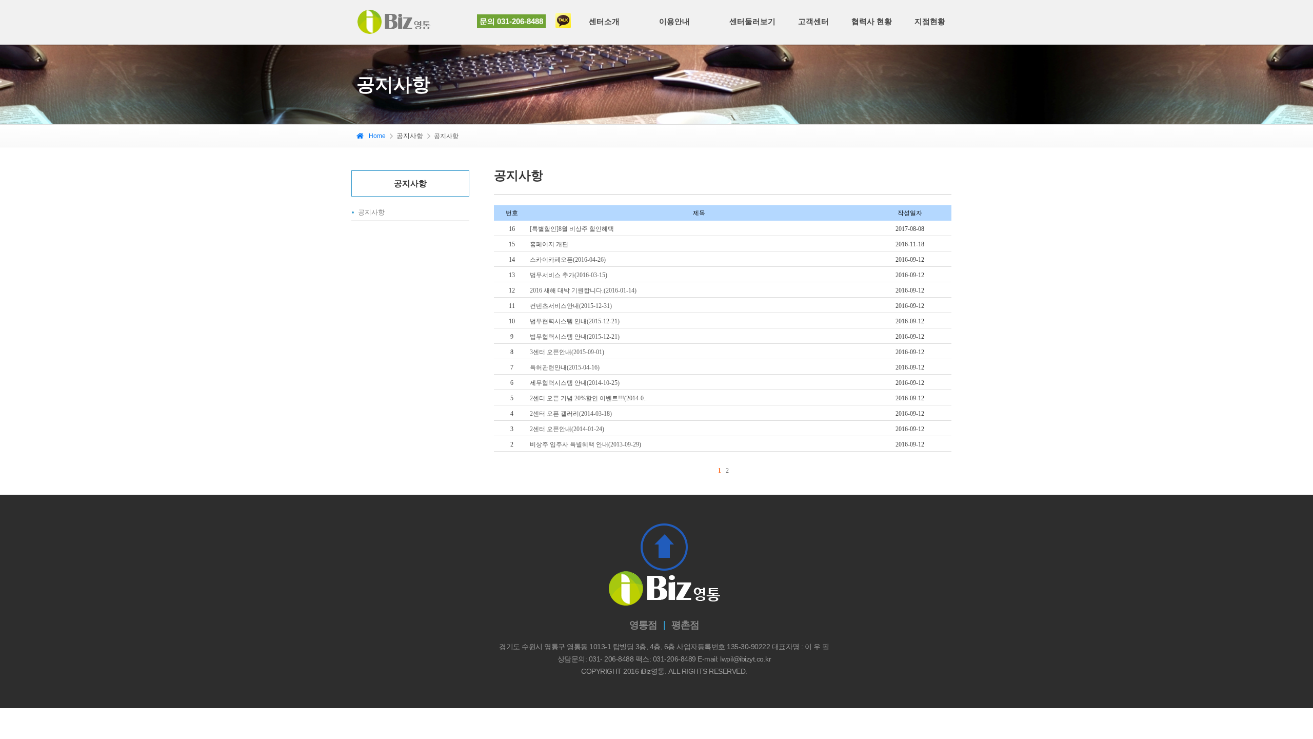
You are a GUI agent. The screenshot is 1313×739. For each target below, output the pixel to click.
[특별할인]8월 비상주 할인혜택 (572, 228)
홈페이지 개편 (549, 244)
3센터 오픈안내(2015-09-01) (567, 352)
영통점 (643, 624)
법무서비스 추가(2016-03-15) (568, 275)
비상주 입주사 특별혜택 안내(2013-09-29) (585, 444)
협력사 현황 (871, 21)
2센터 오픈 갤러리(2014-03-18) (571, 413)
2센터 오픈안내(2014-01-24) (567, 429)
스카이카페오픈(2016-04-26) (568, 259)
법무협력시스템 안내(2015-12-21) (575, 321)
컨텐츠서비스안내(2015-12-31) (571, 305)
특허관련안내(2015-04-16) (565, 367)
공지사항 (371, 212)
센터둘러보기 (752, 21)
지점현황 (929, 21)
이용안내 (674, 21)
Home (377, 136)
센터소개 (604, 21)
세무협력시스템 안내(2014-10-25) (575, 382)
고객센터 (813, 21)
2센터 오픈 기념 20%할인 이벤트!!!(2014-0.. (588, 398)
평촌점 (685, 624)
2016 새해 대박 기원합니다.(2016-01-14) (583, 290)
